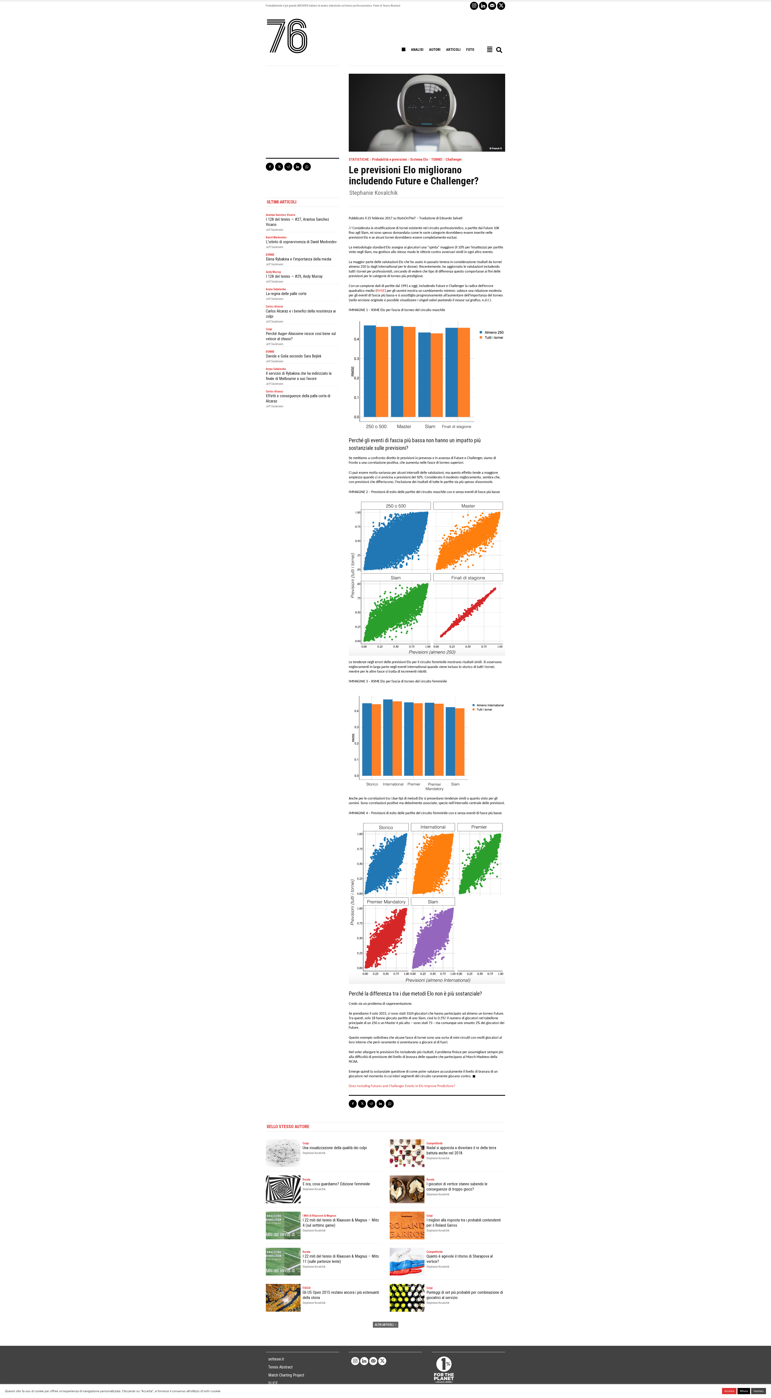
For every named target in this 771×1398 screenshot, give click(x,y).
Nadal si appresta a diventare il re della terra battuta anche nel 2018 (461, 1150)
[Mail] (492, 6)
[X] (501, 6)
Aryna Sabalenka (276, 289)
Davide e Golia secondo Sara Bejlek (293, 356)
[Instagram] (474, 6)
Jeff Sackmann (274, 229)
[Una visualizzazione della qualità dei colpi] (283, 1153)
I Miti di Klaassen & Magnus (319, 1215)
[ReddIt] (288, 167)
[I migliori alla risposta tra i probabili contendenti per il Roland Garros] (407, 1225)
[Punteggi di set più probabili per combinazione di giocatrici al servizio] (407, 1298)
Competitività (434, 1143)
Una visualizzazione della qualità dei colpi (335, 1147)
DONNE (270, 254)
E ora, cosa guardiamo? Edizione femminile (336, 1184)
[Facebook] (270, 167)
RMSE (380, 291)
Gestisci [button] (759, 1391)
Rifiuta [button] (744, 1391)
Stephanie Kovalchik (373, 193)
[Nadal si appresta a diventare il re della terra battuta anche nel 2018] (407, 1153)
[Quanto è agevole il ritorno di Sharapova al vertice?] (407, 1261)
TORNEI (436, 159)
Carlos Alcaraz (274, 306)
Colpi (269, 329)
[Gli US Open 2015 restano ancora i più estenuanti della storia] (283, 1298)
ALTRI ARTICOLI (384, 1324)
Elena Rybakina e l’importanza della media (298, 259)
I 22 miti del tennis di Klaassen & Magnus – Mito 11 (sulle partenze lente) (341, 1259)
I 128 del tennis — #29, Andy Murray (294, 276)
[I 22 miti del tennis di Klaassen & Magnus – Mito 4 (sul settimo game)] (283, 1225)
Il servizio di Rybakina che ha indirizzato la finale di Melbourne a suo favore (298, 376)
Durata (306, 1179)
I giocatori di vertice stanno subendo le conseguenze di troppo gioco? (456, 1187)
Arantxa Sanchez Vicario (280, 214)
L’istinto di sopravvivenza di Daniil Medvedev (301, 241)
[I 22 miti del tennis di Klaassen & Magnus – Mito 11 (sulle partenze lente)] (283, 1261)
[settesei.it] (287, 36)
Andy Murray (273, 272)
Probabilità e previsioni (389, 159)
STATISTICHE (359, 159)
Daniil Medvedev (276, 237)
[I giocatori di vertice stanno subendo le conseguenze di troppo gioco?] (407, 1189)
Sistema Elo (419, 159)
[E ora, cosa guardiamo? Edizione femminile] (283, 1189)
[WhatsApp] (307, 167)
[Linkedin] (483, 6)
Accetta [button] (729, 1391)
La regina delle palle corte (286, 293)
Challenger (454, 159)
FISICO (307, 1288)
